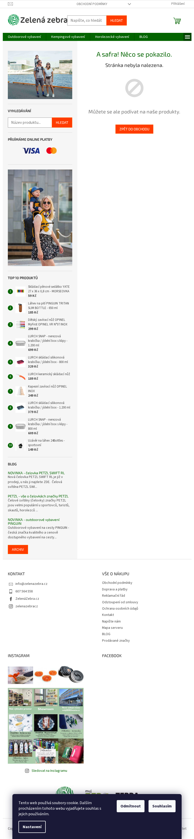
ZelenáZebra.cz (27, 598)
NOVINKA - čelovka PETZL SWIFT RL (36, 473)
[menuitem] (24, 37)
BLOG (106, 634)
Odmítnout (130, 806)
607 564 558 (24, 591)
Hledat (116, 20)
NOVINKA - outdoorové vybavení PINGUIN (33, 521)
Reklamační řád (113, 595)
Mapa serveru (112, 627)
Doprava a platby (115, 589)
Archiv (18, 549)
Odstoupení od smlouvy (120, 602)
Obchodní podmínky (92, 4)
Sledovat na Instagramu (49, 770)
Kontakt (108, 614)
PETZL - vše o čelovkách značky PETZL (38, 496)
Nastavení (32, 827)
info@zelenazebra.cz (31, 583)
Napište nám (111, 621)
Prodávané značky (116, 640)
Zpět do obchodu (134, 129)
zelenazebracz (26, 606)
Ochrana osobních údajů (120, 608)
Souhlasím (162, 806)
